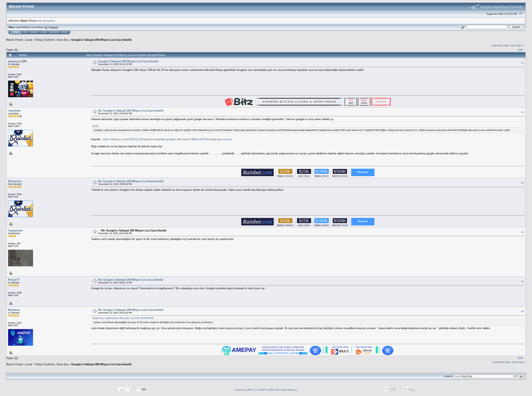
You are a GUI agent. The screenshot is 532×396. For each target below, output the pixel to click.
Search (34, 32)
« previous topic (499, 45)
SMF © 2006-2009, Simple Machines (279, 390)
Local (29, 39)
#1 (522, 63)
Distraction (15, 181)
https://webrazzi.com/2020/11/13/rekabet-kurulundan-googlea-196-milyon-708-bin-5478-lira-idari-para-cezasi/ (167, 139)
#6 (522, 311)
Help (25, 32)
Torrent (53, 27)
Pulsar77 (13, 279)
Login (44, 32)
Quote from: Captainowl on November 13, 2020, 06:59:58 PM (122, 318)
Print (520, 49)
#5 (522, 281)
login (40, 20)
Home (16, 32)
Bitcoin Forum (14, 39)
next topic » (517, 45)
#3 (522, 183)
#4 (522, 232)
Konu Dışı (63, 39)
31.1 (46, 27)
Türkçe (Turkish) (44, 39)
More (65, 32)
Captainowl (15, 230)
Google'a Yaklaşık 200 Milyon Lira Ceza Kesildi (101, 39)
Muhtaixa (14, 309)
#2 (522, 112)
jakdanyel (14, 61)
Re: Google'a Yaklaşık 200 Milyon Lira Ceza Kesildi (130, 110)
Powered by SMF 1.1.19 (247, 390)
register (50, 20)
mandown (14, 110)
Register (54, 32)
